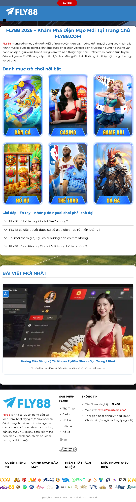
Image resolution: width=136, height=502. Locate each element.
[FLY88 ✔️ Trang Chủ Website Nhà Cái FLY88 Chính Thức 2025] (21, 11)
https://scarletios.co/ (112, 410)
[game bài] (113, 105)
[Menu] (4, 20)
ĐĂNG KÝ (67, 3)
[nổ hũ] (22, 173)
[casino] (68, 105)
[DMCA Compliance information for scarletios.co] (68, 449)
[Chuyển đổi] (5, 221)
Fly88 (6, 414)
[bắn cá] (22, 105)
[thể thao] (68, 173)
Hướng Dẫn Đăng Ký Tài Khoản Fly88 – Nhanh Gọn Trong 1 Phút (68, 361)
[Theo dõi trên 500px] (65, 439)
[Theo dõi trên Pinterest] (61, 439)
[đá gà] (113, 173)
